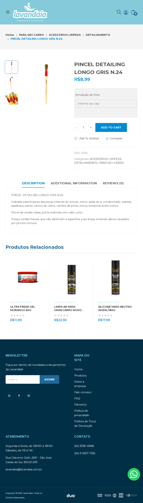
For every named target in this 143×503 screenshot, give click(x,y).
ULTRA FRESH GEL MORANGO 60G (22, 308)
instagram (28, 395)
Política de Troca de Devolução (85, 424)
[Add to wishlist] (45, 270)
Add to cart (111, 127)
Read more (132, 318)
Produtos (80, 375)
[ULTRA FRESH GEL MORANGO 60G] (27, 277)
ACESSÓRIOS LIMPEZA (105, 159)
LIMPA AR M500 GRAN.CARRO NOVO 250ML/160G (67, 310)
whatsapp (9, 395)
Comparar (116, 138)
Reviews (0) (113, 183)
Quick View (89, 262)
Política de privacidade (81, 413)
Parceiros (80, 404)
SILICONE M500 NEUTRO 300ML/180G (115, 308)
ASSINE (49, 379)
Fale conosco (82, 392)
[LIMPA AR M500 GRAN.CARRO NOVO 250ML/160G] (71, 277)
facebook (19, 395)
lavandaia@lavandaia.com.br (24, 469)
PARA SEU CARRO (111, 163)
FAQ (77, 398)
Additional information (74, 183)
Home (78, 369)
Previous (27, 83)
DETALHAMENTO (86, 163)
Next (64, 83)
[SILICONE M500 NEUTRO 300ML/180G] (115, 277)
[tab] (33, 183)
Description (33, 183)
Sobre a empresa (80, 384)
